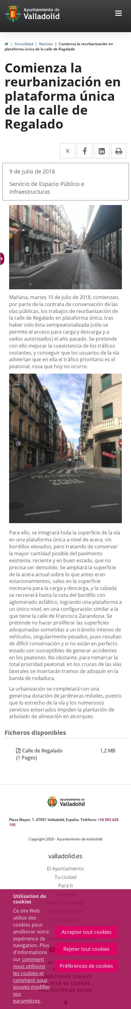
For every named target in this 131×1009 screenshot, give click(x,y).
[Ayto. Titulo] (72, 801)
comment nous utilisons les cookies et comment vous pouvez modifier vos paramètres (31, 980)
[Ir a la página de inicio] (14, 14)
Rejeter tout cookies (86, 949)
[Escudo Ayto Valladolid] (52, 801)
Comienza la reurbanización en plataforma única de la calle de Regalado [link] (59, 46)
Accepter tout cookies (87, 932)
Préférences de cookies (86, 966)
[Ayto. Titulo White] (41, 14)
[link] (6, 43)
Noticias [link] (46, 43)
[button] (118, 14)
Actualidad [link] (24, 43)
